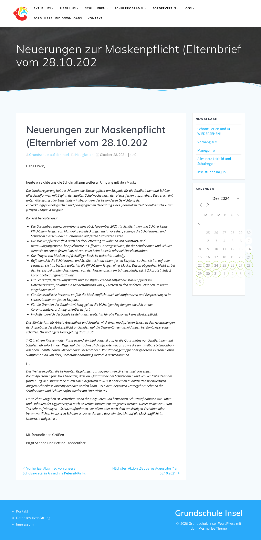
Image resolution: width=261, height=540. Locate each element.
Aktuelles (42, 8)
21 (249, 257)
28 (249, 265)
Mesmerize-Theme (212, 528)
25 (224, 265)
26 (232, 265)
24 (216, 265)
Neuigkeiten (84, 154)
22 (200, 265)
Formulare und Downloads (58, 18)
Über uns (68, 8)
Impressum (25, 524)
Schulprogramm (129, 8)
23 (208, 265)
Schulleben (95, 8)
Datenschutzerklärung (33, 518)
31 (216, 273)
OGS (188, 8)
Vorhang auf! (207, 142)
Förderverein (164, 8)
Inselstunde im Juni (212, 172)
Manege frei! (206, 150)
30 (208, 273)
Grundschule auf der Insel (49, 154)
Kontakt (95, 18)
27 (240, 265)
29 (200, 273)
